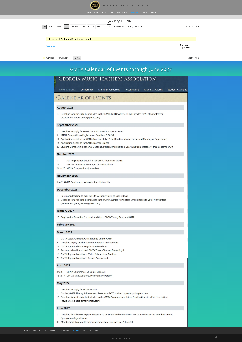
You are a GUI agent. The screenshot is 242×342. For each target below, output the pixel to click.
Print (77, 58)
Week (60, 26)
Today (130, 26)
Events (111, 12)
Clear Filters (193, 26)
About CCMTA (100, 12)
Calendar (134, 12)
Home (88, 12)
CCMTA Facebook (148, 12)
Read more (50, 46)
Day (66, 26)
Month (52, 26)
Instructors (122, 12)
